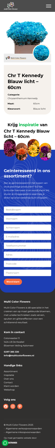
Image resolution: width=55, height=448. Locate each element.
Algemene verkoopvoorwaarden (24, 428)
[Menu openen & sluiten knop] (48, 6)
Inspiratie (9, 375)
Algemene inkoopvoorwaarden (23, 432)
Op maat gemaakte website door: (20, 438)
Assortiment (11, 371)
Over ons (9, 379)
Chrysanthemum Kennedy (23, 98)
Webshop (9, 389)
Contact (8, 382)
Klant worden (11, 386)
